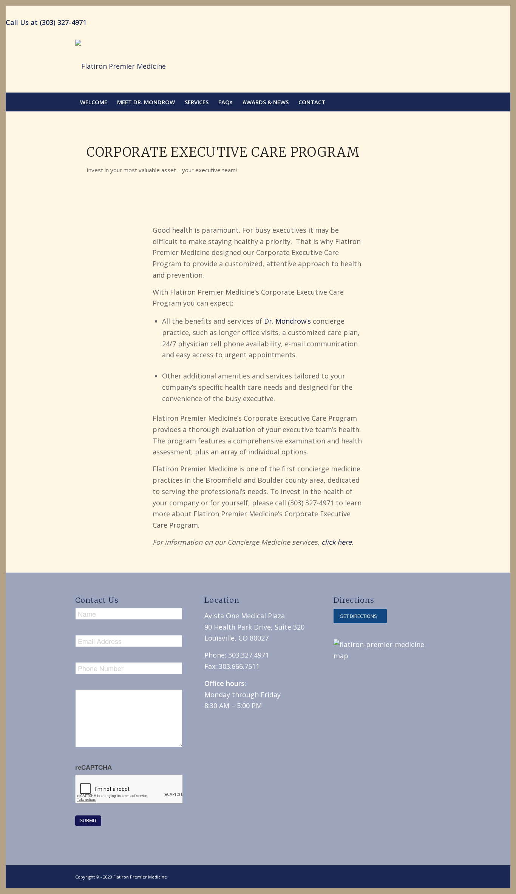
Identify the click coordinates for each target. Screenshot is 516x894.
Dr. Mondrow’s (287, 321)
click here (336, 542)
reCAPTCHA (93, 767)
